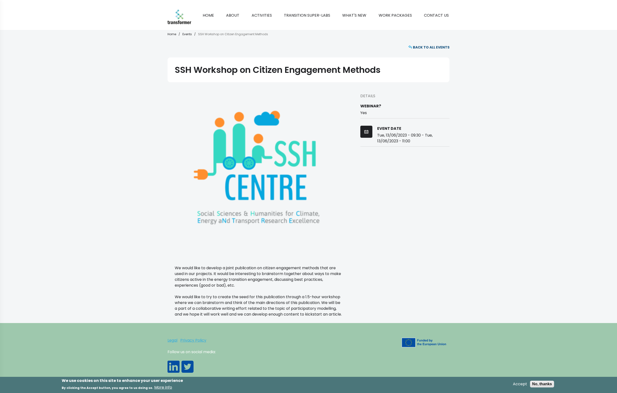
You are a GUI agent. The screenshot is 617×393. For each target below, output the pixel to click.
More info (163, 387)
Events (187, 34)
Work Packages (395, 15)
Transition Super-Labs (307, 15)
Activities (262, 15)
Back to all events (431, 47)
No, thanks (542, 384)
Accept (520, 384)
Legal (172, 340)
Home (208, 15)
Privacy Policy (193, 340)
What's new (354, 15)
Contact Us (436, 15)
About (232, 15)
